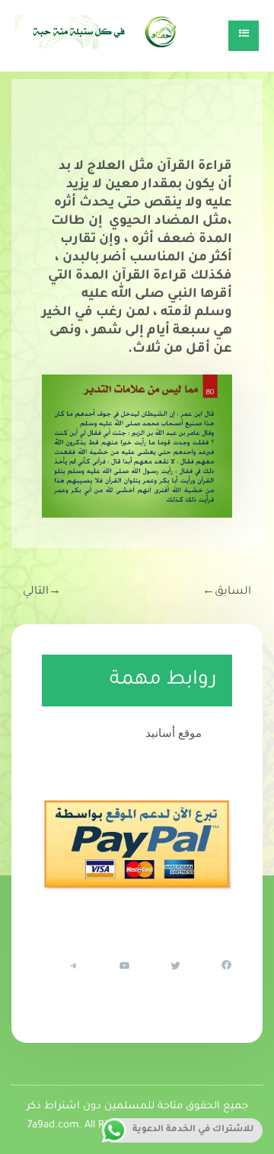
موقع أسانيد (173, 733)
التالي (42, 592)
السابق (226, 592)
